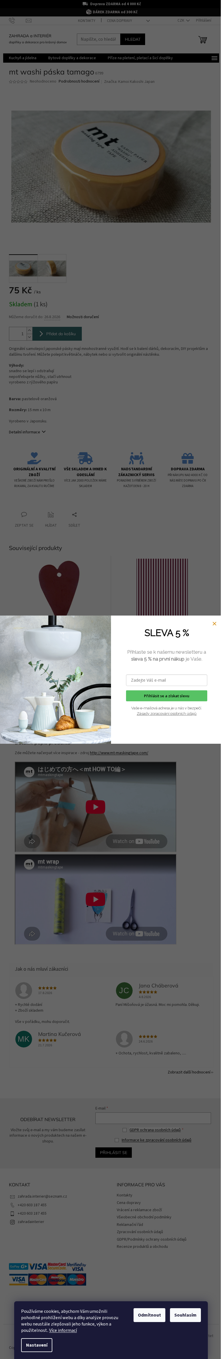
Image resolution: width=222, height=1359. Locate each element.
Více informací (63, 1330)
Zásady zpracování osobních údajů (167, 713)
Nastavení (36, 1345)
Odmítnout (149, 1315)
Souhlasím (185, 1315)
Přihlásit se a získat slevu (166, 695)
